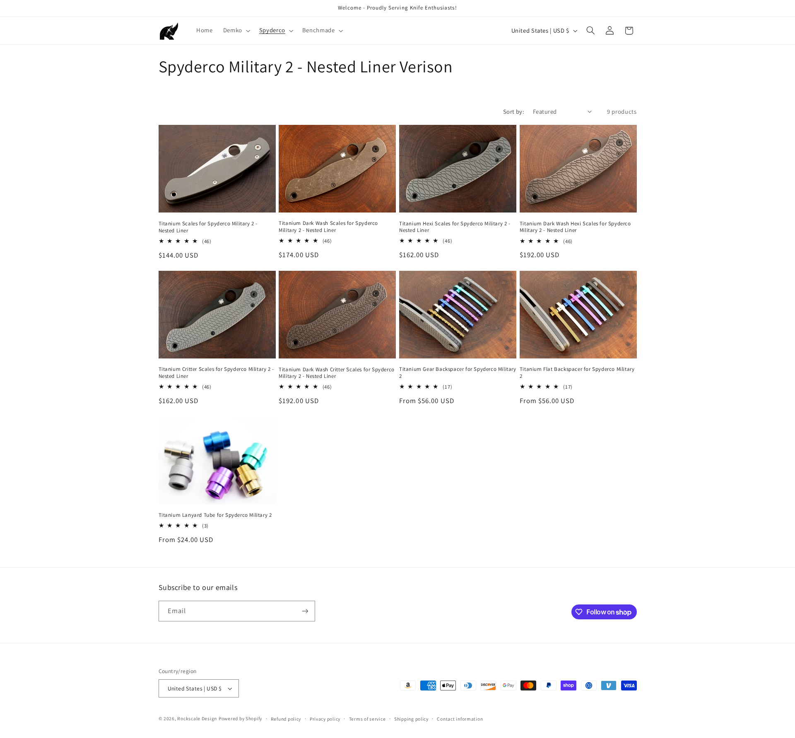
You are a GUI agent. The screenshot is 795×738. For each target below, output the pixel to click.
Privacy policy (325, 719)
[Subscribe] (304, 611)
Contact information (460, 719)
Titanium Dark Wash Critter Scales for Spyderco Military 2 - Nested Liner (337, 373)
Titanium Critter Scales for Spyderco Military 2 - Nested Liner (216, 373)
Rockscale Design (197, 718)
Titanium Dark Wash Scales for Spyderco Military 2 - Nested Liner (328, 227)
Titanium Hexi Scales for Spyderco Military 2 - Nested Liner (455, 227)
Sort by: (513, 111)
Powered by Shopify (240, 718)
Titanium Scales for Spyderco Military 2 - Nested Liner (208, 227)
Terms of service (367, 719)
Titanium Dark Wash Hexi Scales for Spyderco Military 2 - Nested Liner (575, 227)
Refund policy (286, 719)
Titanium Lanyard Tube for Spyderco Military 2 (215, 515)
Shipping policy (411, 719)
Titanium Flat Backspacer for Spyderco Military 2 (577, 373)
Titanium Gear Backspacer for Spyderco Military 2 (457, 373)
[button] (236, 30)
